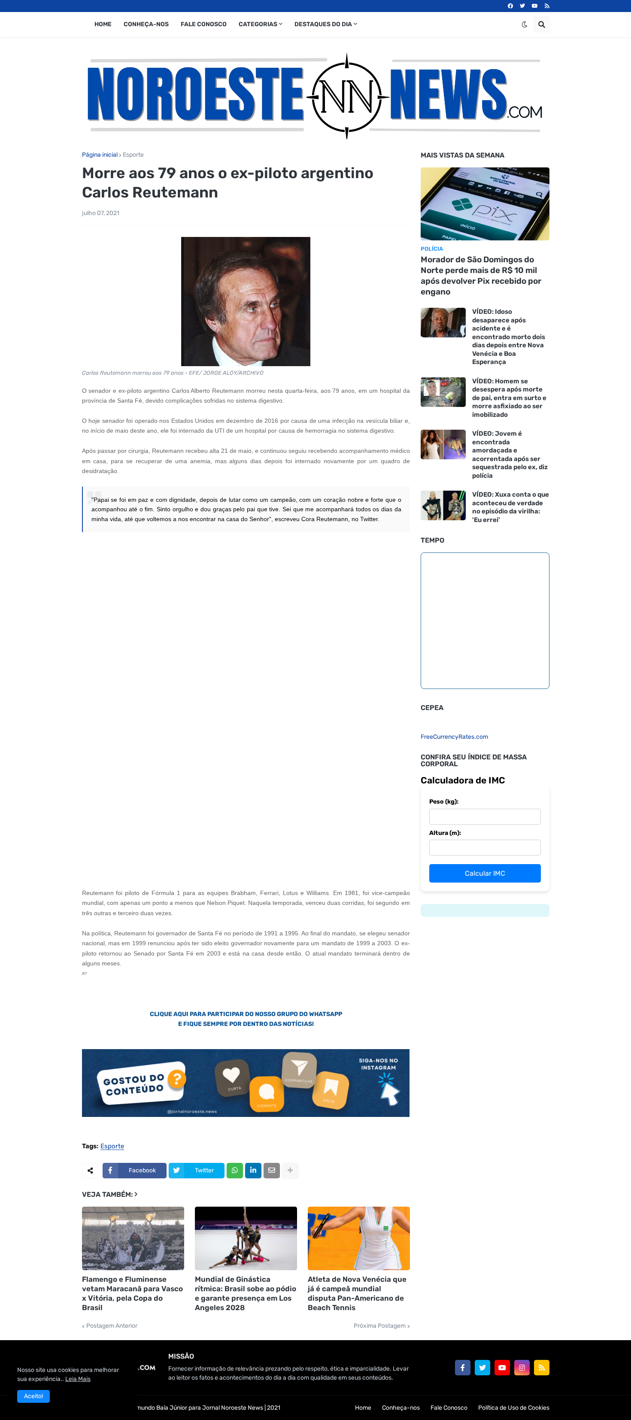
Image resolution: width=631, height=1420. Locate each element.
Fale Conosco (449, 1407)
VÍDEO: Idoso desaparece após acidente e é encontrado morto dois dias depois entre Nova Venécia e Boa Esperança (508, 337)
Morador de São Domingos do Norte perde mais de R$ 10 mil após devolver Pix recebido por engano (481, 275)
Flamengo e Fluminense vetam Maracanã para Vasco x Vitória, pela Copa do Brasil (132, 1293)
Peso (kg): (443, 801)
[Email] (272, 1170)
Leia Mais (78, 1379)
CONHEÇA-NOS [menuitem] (146, 24)
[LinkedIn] (253, 1170)
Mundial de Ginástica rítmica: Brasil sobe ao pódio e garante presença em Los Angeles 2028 (245, 1293)
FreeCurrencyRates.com (454, 736)
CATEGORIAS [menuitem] (258, 24)
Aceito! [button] (33, 1396)
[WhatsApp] (235, 1170)
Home (363, 1407)
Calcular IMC (485, 873)
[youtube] (535, 6)
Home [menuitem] (103, 24)
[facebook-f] (462, 1367)
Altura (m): (445, 833)
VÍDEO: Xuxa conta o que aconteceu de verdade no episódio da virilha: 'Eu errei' (510, 507)
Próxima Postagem (380, 1326)
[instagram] (522, 1367)
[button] (524, 24)
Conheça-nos (401, 1407)
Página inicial (100, 155)
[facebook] (510, 6)
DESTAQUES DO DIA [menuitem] (323, 24)
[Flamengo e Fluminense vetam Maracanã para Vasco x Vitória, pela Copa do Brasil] (133, 1238)
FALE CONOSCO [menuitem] (204, 24)
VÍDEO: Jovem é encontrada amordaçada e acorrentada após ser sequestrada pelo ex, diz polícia (510, 454)
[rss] (547, 6)
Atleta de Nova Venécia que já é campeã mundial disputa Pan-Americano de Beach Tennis (357, 1293)
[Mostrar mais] (290, 1170)
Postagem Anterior (111, 1326)
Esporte (133, 155)
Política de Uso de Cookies (513, 1407)
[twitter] (522, 6)
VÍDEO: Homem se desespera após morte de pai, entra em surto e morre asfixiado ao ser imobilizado (509, 398)
